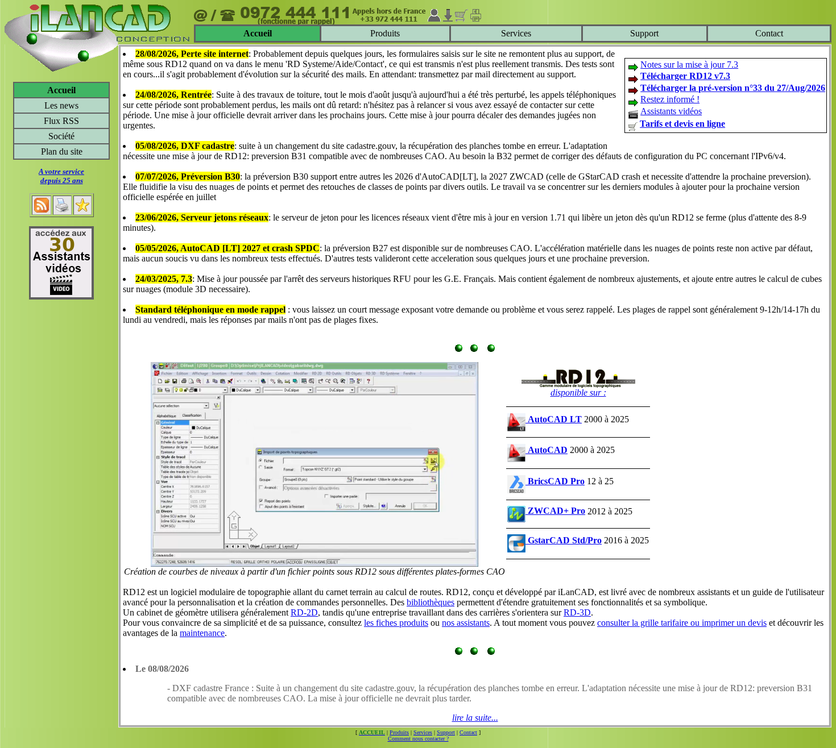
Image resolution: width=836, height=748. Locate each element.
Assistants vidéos (671, 111)
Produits (385, 33)
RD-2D (304, 612)
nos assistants (466, 623)
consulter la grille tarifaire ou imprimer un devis (682, 623)
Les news (61, 105)
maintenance (202, 633)
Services (516, 33)
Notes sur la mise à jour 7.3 (689, 64)
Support (644, 33)
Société (61, 136)
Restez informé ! (670, 99)
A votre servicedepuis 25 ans (61, 176)
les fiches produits (396, 623)
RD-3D (577, 612)
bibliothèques (430, 602)
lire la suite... (475, 717)
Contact (769, 33)
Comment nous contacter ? (418, 738)
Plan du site (61, 151)
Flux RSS (61, 121)
